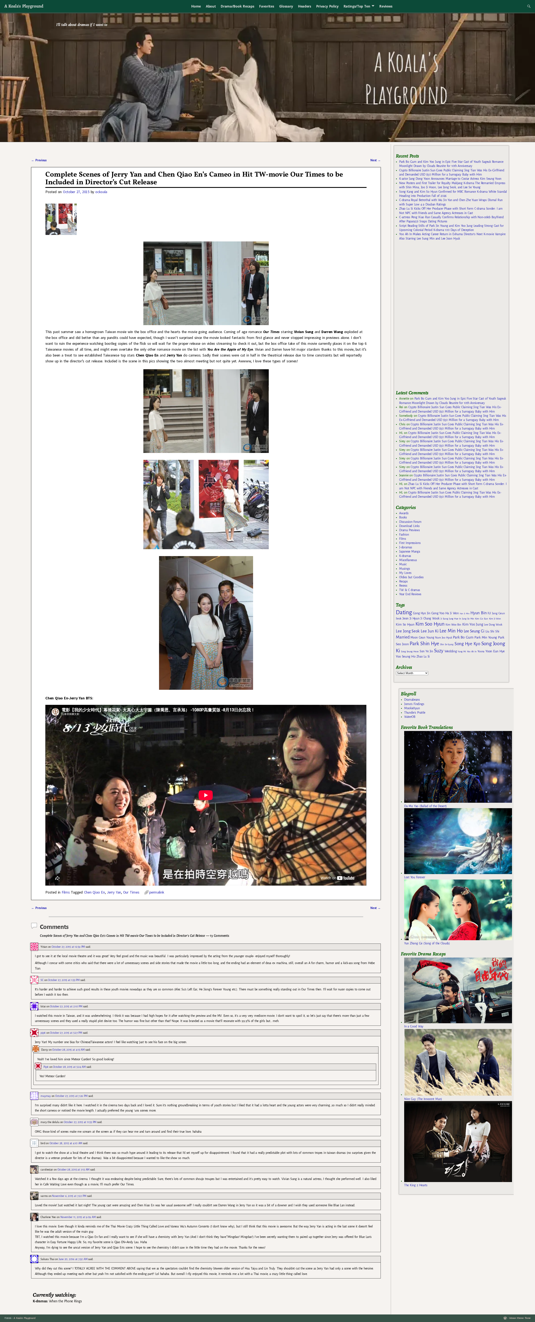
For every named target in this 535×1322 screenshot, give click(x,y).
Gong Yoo (437, 613)
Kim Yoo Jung (472, 624)
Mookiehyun (412, 708)
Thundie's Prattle (414, 712)
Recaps (403, 581)
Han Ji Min (465, 613)
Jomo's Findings (414, 704)
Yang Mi (462, 651)
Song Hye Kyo (467, 643)
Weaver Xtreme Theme (520, 1318)
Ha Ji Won (452, 613)
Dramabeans (412, 699)
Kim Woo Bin (453, 624)
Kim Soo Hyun (430, 624)
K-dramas (405, 556)
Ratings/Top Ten (357, 6)
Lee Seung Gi (474, 631)
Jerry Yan (114, 892)
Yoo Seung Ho (405, 656)
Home (196, 6)
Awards (403, 513)
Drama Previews (409, 530)
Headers (304, 6)
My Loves (405, 572)
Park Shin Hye (424, 643)
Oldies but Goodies (411, 577)
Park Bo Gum (463, 637)
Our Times (131, 892)
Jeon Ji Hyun (411, 618)
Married (402, 637)
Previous (38, 160)
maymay (46, 1096)
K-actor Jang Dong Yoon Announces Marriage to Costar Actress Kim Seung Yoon (450, 178)
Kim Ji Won (495, 618)
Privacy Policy (327, 6)
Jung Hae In (455, 618)
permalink (156, 892)
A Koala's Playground (23, 6)
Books (403, 517)
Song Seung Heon (410, 651)
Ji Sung (444, 618)
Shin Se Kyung (446, 644)
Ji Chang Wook (429, 618)
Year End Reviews (410, 594)
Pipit (45, 1066)
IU (489, 613)
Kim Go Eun (481, 618)
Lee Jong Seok (408, 631)
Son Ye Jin (426, 651)
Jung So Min (468, 618)
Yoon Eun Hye (495, 651)
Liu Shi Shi (492, 631)
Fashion (404, 534)
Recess (403, 585)
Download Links (409, 526)
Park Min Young (485, 637)
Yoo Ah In (471, 651)
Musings (404, 568)
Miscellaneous (408, 560)
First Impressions (409, 543)
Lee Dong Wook (493, 624)
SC (42, 980)
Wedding (451, 651)
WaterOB (409, 716)
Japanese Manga (409, 551)
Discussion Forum (410, 521)
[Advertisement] (427, 317)
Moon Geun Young (422, 637)
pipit (43, 1032)
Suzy (438, 650)
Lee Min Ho (451, 630)
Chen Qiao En (94, 892)
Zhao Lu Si (423, 656)
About (211, 6)
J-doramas (405, 547)
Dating (404, 612)
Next (375, 160)
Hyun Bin (478, 613)
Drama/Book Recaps (237, 6)
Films (66, 892)
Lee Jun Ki (429, 631)
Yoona (481, 651)
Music (402, 564)
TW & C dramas (409, 590)
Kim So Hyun (405, 624)
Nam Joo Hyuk (443, 637)
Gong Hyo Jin (421, 613)
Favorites (266, 6)
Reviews (385, 6)
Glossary (286, 6)
